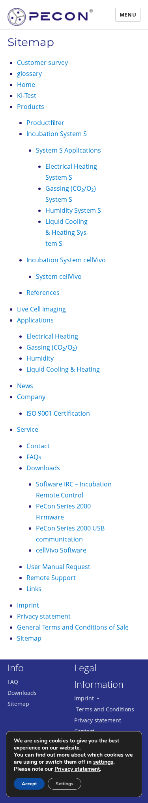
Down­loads (43, 468)
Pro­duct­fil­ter (45, 122)
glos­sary (29, 73)
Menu (128, 14)
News (25, 385)
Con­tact (38, 446)
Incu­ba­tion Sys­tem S (56, 133)
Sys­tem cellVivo (59, 276)
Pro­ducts (30, 106)
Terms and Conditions (105, 709)
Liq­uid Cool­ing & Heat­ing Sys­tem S (66, 232)
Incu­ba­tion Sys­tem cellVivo (66, 260)
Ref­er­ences (43, 292)
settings (103, 762)
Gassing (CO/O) (51, 347)
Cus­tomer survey (42, 62)
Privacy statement (97, 720)
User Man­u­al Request (58, 566)
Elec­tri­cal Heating (52, 336)
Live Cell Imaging (41, 309)
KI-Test (26, 95)
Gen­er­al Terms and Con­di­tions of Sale (73, 627)
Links (33, 588)
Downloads (22, 692)
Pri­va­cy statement (44, 616)
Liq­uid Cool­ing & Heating (63, 369)
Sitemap (30, 42)
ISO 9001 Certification (58, 413)
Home (26, 84)
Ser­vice (27, 429)
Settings (64, 784)
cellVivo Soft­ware (61, 550)
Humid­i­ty (40, 358)
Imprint (28, 605)
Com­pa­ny (31, 396)
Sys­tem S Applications (68, 150)
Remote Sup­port (51, 577)
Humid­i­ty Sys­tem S (73, 210)
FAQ (12, 681)
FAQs (33, 457)
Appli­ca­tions (35, 320)
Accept (29, 784)
